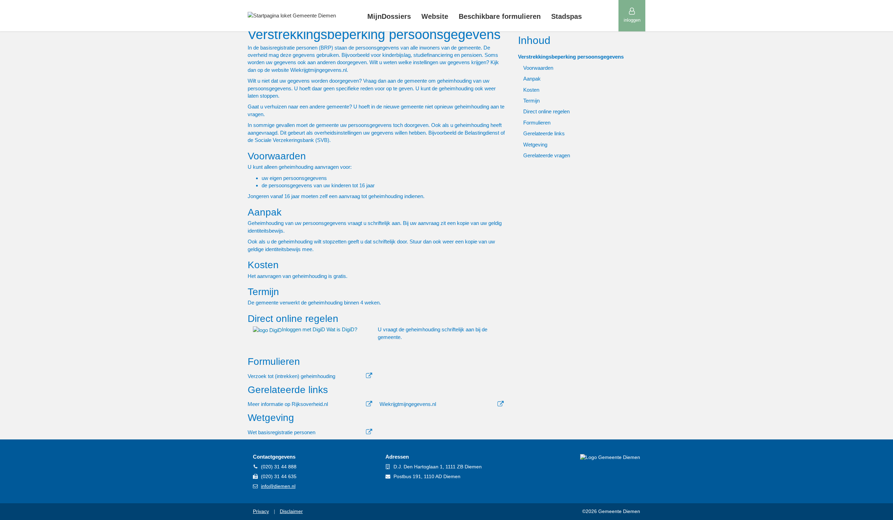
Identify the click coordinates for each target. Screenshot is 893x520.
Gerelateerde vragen (546, 155)
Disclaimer (291, 511)
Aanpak (532, 79)
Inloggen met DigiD (304, 329)
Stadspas (566, 16)
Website (434, 16)
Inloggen (632, 20)
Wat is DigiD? (342, 329)
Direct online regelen (546, 111)
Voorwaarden (538, 68)
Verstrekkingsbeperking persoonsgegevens (571, 57)
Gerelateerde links (544, 133)
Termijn (531, 101)
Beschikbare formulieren (500, 16)
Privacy (261, 511)
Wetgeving (535, 145)
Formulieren (536, 123)
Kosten (531, 90)
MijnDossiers (389, 16)
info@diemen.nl (278, 486)
